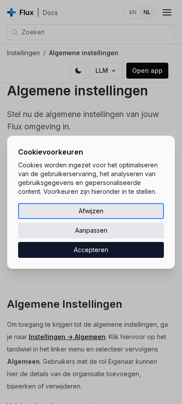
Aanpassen (91, 230)
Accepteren (91, 249)
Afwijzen (91, 211)
